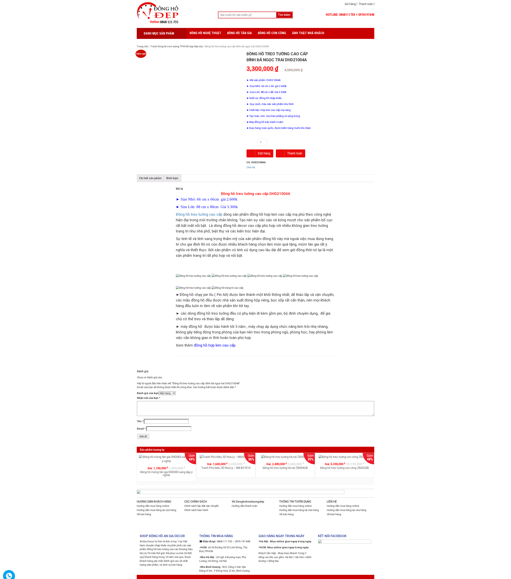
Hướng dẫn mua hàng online (153, 505)
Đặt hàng (263, 153)
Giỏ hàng (350, 4)
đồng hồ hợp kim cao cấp (215, 345)
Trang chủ (142, 46)
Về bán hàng (144, 514)
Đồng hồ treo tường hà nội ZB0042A (285, 467)
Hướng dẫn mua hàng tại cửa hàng (156, 510)
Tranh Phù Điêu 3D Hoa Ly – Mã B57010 (226, 467)
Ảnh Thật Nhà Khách (308, 33)
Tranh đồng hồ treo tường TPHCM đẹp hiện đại (176, 46)
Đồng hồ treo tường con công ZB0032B (344, 467)
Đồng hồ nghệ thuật (205, 33)
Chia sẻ (251, 167)
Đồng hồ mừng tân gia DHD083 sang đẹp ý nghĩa (166, 473)
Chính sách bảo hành (196, 510)
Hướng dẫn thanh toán (244, 505)
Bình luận (172, 178)
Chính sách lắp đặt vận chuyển (201, 505)
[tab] (150, 178)
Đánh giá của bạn (147, 393)
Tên (140, 421)
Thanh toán (365, 4)
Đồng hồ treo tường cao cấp (199, 214)
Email (141, 428)
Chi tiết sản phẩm (150, 178)
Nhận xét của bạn (148, 397)
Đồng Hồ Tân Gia (239, 33)
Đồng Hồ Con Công (272, 33)
